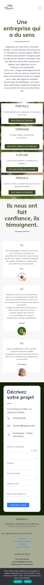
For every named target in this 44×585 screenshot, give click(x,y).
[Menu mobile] (40, 8)
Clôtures (22, 538)
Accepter (17, 581)
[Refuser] (41, 576)
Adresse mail (13, 483)
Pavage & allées (22, 547)
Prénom (11, 463)
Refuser (28, 581)
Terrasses (22, 544)
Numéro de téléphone (16, 494)
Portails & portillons (22, 541)
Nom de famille (14, 473)
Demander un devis (18, 505)
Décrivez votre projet (15, 447)
